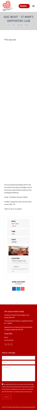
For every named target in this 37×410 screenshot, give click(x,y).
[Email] (22, 289)
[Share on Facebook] (14, 289)
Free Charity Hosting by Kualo (27, 407)
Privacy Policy (8, 333)
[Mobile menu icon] (33, 6)
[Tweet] (18, 289)
